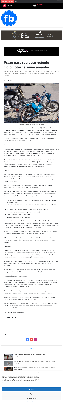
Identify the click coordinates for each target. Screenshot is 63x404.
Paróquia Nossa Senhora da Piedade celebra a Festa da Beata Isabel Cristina (35, 361)
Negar (31, 394)
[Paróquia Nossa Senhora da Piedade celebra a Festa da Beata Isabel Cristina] (8, 363)
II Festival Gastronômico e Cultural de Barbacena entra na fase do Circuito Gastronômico (37, 1)
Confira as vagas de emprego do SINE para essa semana (29, 354)
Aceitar (31, 389)
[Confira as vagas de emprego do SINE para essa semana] (8, 357)
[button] (60, 373)
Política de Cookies (31, 402)
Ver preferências (31, 398)
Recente (31, 348)
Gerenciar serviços (6, 385)
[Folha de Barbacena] (9, 18)
